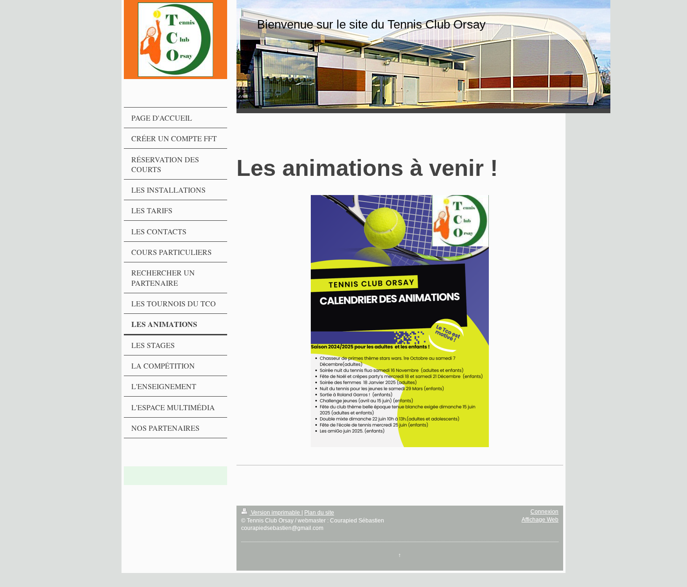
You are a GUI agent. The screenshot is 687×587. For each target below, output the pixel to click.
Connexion (544, 511)
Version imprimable (275, 512)
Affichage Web (540, 519)
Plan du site (319, 512)
